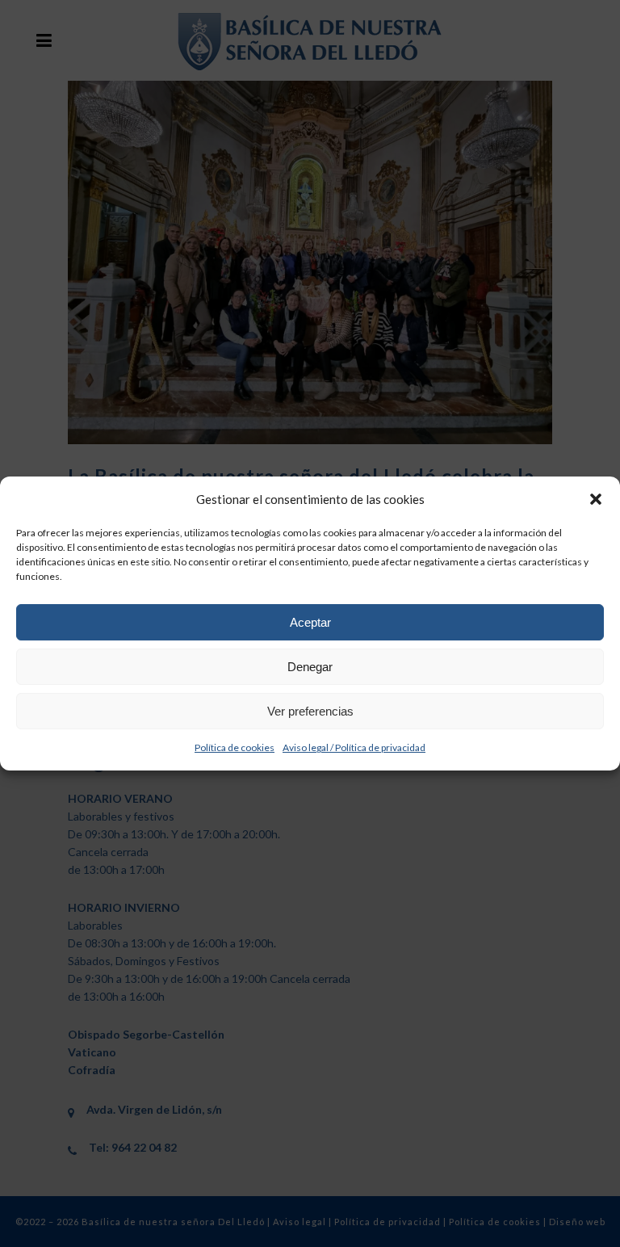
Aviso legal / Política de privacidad (354, 747)
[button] (596, 499)
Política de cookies (234, 747)
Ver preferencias (310, 711)
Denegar (310, 667)
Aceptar (310, 622)
